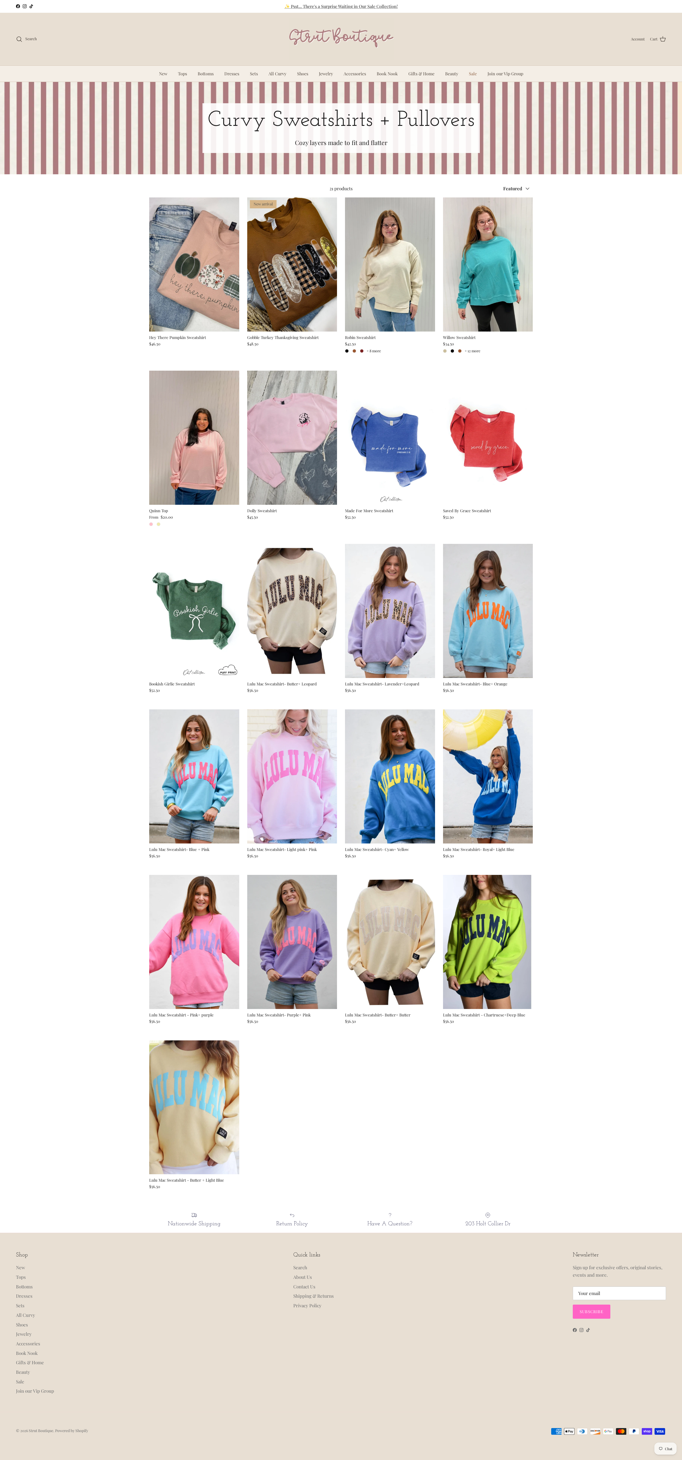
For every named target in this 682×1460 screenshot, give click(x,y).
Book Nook (387, 73)
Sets (254, 73)
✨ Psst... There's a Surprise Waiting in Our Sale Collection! (341, 6)
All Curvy (277, 73)
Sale (473, 73)
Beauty (451, 73)
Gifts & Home (421, 73)
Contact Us (304, 1286)
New (163, 73)
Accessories (355, 73)
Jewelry (326, 73)
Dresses (231, 73)
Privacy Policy (307, 1305)
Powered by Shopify (71, 1430)
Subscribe (591, 1311)
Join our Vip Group (505, 73)
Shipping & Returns (313, 1296)
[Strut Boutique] (341, 39)
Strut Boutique (41, 1430)
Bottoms (206, 73)
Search (300, 1267)
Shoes (302, 73)
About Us (302, 1277)
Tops (182, 73)
